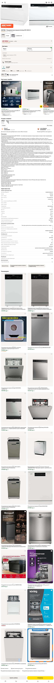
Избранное (27, 681)
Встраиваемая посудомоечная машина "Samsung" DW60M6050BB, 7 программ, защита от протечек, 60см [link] (40, 467)
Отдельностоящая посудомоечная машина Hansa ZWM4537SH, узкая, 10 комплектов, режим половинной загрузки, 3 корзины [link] (39, 309)
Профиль (48, 681)
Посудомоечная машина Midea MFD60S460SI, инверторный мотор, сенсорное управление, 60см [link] (38, 389)
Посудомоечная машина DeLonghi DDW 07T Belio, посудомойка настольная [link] (11, 111)
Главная (5, 681)
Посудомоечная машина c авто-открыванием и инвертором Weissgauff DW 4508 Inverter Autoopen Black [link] (13, 546)
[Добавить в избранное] (49, 2)
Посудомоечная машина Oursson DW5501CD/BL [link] (11, 584)
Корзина (37, 681)
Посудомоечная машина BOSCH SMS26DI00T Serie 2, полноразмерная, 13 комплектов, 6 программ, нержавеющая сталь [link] (39, 546)
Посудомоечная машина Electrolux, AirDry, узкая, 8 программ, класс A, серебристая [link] (38, 585)
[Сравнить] (46, 2)
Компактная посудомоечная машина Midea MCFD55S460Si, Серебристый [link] (31, 111)
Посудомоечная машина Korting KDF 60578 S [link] (37, 663)
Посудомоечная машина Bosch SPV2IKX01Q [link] (10, 624)
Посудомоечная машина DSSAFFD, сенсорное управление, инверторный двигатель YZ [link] (11, 348)
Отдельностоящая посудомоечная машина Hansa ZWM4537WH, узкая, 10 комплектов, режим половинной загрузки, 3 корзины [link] (13, 309)
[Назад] (2, 2)
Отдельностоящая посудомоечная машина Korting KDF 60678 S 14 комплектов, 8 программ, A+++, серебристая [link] (40, 625)
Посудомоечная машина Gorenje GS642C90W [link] (37, 506)
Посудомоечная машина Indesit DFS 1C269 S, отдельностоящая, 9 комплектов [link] (10, 467)
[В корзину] (20, 106)
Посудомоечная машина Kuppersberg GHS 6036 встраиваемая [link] (38, 428)
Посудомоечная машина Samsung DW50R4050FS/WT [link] (39, 347)
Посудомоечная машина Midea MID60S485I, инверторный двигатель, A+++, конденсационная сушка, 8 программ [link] (13, 428)
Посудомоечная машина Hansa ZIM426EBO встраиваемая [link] (13, 663)
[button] (7, 26)
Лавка (16, 681)
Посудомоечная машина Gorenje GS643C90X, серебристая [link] (11, 389)
